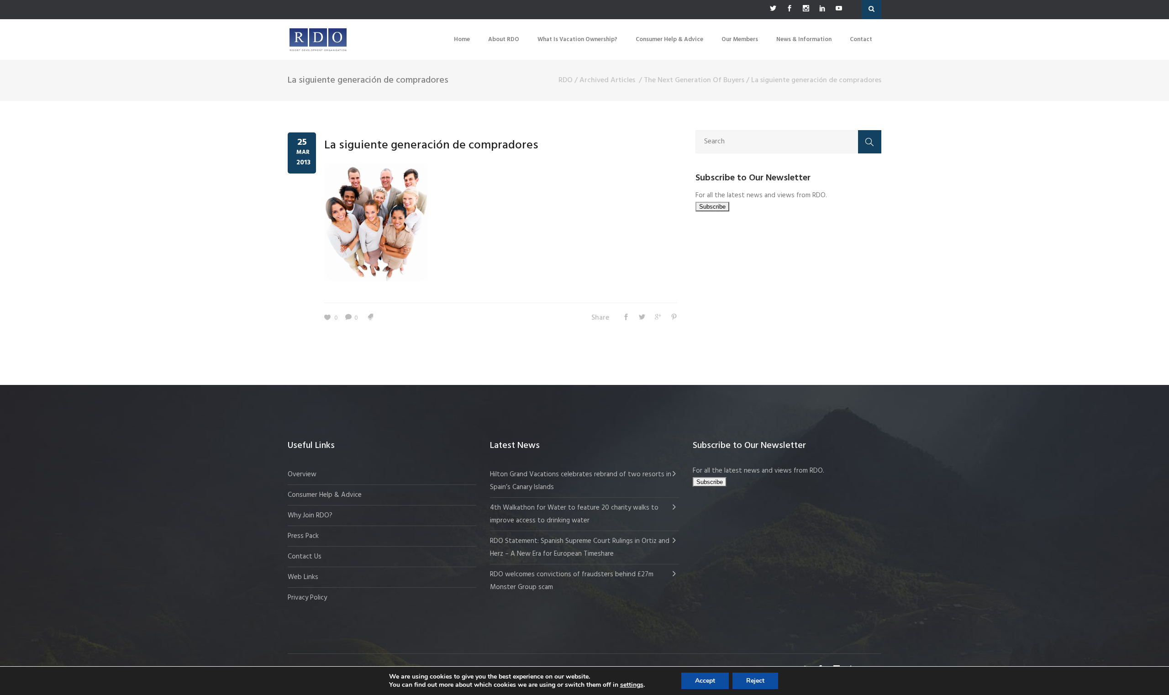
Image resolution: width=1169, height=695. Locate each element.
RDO (565, 80)
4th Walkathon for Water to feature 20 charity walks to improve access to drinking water (574, 514)
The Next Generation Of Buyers (694, 80)
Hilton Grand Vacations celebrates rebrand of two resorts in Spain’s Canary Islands (580, 481)
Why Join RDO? (310, 515)
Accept (705, 680)
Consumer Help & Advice (325, 495)
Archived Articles (607, 80)
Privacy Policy (307, 597)
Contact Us (304, 556)
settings (631, 685)
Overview (302, 474)
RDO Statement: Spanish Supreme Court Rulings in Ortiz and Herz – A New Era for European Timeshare (579, 547)
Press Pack (303, 536)
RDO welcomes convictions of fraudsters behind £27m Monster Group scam (571, 581)
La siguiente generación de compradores (431, 145)
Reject (755, 680)
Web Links (303, 577)
